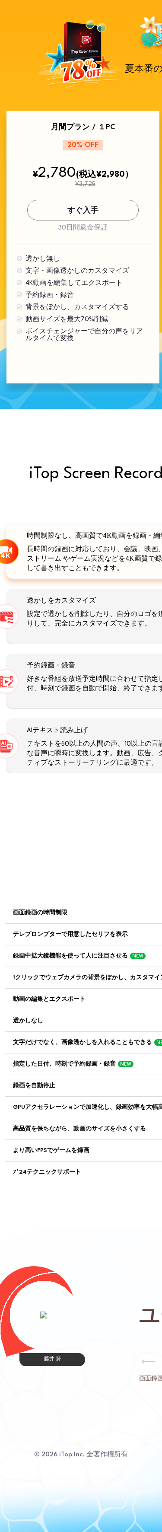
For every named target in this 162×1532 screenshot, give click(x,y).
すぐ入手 (82, 210)
